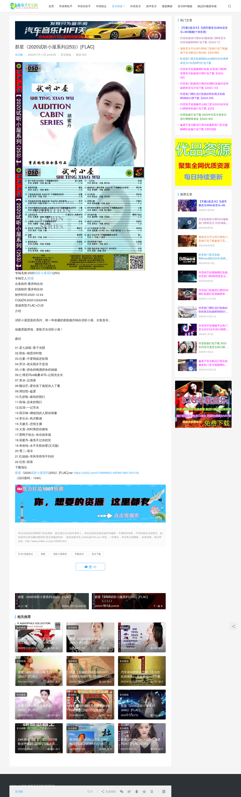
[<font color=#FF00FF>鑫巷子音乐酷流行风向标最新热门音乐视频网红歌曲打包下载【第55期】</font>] (187, 361)
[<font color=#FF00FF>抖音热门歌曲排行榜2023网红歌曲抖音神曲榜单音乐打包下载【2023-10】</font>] (187, 290)
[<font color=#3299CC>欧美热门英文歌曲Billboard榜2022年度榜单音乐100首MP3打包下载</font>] (187, 255)
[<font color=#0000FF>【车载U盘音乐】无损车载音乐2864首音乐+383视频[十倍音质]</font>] (187, 202)
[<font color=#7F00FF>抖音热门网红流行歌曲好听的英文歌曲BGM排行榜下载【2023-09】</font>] (187, 308)
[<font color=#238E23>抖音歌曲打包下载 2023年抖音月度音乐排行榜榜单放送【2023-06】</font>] (187, 343)
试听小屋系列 (44, 273)
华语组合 (101, 6)
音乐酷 (19, 54)
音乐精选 (117, 6)
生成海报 (110, 791)
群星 (31, 278)
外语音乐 (135, 6)
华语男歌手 (65, 6)
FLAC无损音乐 (25, 553)
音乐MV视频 (185, 6)
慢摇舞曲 (167, 6)
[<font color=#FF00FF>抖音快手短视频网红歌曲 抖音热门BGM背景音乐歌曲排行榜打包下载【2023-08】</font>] (187, 272)
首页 (51, 6)
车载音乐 (79, 553)
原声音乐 (151, 6)
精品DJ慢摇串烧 (207, 6)
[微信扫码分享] (121, 791)
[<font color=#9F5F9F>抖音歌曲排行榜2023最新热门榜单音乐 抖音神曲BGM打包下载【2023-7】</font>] (187, 219)
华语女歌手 (84, 6)
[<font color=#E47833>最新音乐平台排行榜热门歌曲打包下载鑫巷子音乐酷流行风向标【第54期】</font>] (187, 237)
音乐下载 (96, 553)
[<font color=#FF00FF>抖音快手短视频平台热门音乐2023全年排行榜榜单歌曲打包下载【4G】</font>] (187, 326)
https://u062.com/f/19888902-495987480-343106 (106, 472)
